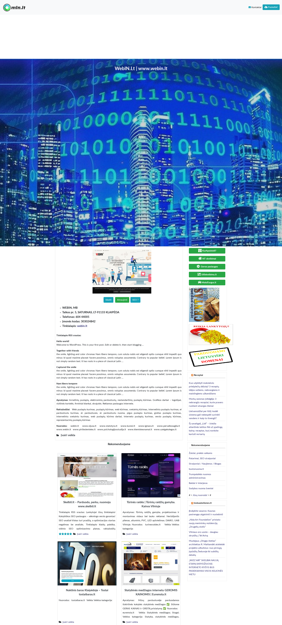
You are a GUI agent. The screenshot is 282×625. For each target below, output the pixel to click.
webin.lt (82, 326)
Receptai (198, 375)
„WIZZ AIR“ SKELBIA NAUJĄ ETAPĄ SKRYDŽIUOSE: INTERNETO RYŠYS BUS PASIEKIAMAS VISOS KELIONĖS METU (206, 567)
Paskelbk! (272, 7)
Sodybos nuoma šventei (201, 488)
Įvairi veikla (82, 534)
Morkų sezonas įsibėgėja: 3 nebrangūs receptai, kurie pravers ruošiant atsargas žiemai (206, 402)
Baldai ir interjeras (198, 483)
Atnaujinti (122, 300)
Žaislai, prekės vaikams (200, 453)
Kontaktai (256, 7)
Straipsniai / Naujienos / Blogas (205, 464)
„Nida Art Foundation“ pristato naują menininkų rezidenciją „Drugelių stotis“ (204, 523)
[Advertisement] (141, 36)
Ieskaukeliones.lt (203, 503)
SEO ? (135, 300)
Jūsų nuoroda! (200, 495)
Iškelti (108, 300)
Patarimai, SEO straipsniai (202, 458)
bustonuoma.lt (196, 469)
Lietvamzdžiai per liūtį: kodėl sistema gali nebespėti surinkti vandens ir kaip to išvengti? (204, 415)
